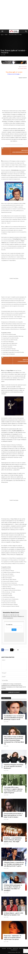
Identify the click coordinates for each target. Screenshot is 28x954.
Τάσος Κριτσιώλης (24, 66)
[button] (2, 31)
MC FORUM (9, 948)
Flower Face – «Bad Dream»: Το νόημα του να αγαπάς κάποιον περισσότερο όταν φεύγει (12, 937)
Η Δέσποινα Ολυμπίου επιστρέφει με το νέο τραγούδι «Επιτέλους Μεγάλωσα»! (13, 766)
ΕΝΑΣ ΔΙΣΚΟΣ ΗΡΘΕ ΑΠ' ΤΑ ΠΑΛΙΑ (15, 34)
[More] (18, 649)
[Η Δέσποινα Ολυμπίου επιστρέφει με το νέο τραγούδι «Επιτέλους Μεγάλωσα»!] (14, 759)
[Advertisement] (14, 15)
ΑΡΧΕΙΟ (6, 34)
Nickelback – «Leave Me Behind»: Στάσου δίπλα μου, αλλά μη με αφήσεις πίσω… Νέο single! (13, 839)
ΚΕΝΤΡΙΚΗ (4, 948)
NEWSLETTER (15, 948)
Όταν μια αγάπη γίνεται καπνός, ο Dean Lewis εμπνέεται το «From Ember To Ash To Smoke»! (13, 815)
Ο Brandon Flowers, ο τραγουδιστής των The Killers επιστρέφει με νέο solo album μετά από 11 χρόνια (14, 864)
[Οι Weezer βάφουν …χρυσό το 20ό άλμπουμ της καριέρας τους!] (14, 906)
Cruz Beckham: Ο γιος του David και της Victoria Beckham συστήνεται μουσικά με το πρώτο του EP (14, 717)
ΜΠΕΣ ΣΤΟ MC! (22, 948)
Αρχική (2, 34)
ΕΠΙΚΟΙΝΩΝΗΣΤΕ (14, 950)
